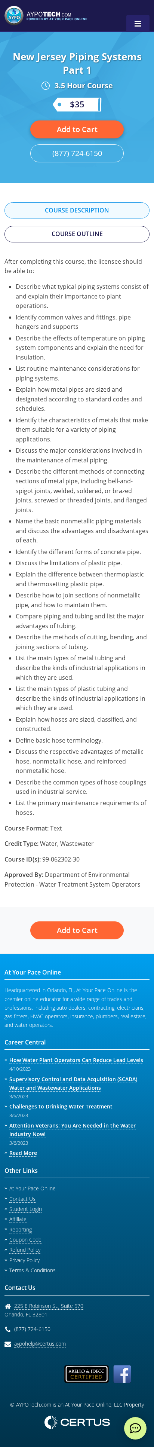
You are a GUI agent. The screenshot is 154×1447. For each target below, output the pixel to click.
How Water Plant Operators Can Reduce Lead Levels (76, 1060)
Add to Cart (77, 129)
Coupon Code (25, 1239)
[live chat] (135, 1428)
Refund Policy (24, 1249)
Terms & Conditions (32, 1270)
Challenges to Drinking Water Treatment (61, 1106)
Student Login (25, 1208)
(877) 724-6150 (77, 153)
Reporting (20, 1229)
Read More (23, 1152)
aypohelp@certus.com (40, 1343)
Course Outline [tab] (77, 234)
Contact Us (22, 1198)
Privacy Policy (24, 1260)
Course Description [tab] (77, 210)
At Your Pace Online (32, 1188)
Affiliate (18, 1219)
